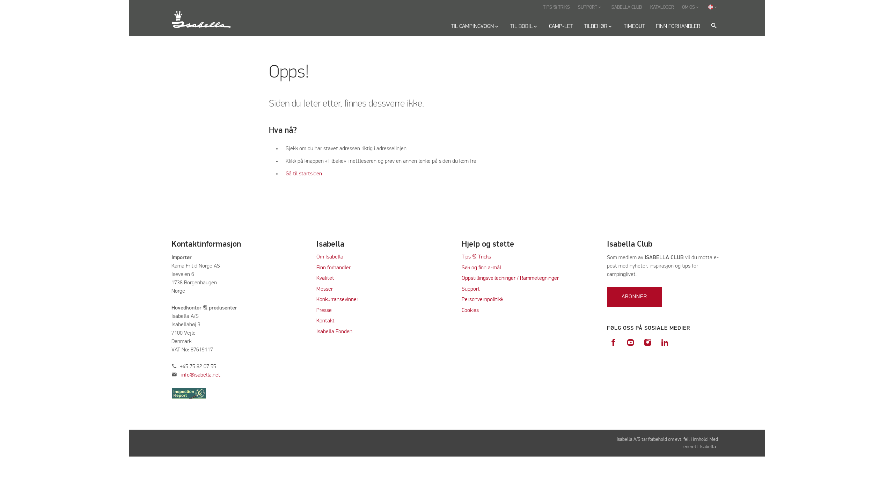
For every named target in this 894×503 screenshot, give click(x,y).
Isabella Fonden (334, 332)
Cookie (469, 310)
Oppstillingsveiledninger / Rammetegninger (510, 278)
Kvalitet (325, 278)
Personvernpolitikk (482, 299)
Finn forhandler (333, 268)
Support (471, 289)
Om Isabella (329, 257)
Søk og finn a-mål (481, 268)
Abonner (634, 297)
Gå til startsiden (304, 174)
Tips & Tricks (476, 257)
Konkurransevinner (337, 299)
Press (322, 310)
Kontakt (325, 321)
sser (328, 289)
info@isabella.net (200, 375)
